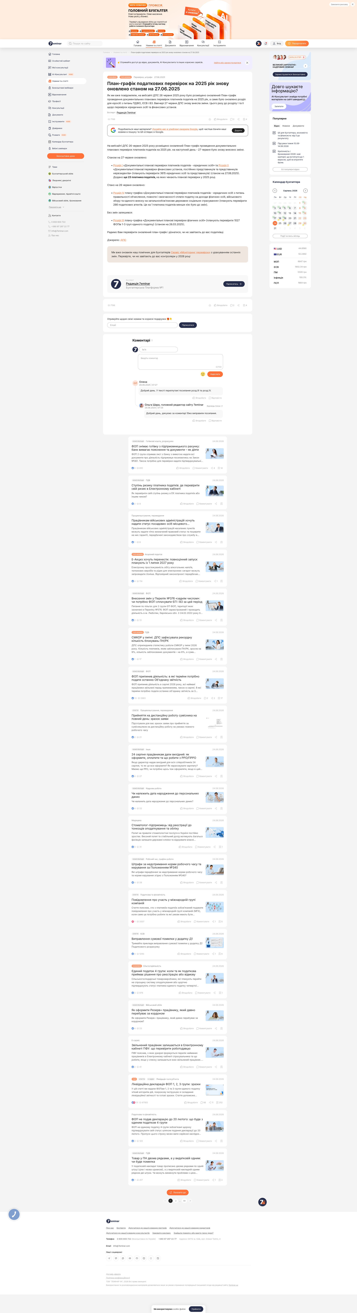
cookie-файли (179, 1309)
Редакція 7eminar (126, 112)
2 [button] (175, 1201)
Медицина (136, 820)
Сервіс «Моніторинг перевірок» (190, 252)
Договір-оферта (113, 1274)
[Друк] (210, 119)
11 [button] (280, 213)
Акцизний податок (153, 554)
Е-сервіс (136, 1040)
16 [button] (305, 213)
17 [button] (275, 218)
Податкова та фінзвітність (152, 895)
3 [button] (275, 208)
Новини (286, 126)
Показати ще (179, 1192)
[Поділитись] (238, 119)
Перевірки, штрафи (143, 77)
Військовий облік (154, 1005)
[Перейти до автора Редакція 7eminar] (116, 284)
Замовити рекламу (339, 4)
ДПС (123, 240)
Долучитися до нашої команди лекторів (147, 1228)
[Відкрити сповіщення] (266, 43)
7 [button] (295, 208)
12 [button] (285, 213)
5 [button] (285, 208)
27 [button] (290, 223)
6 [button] (290, 208)
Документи (298, 126)
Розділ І (118, 165)
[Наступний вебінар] (305, 66)
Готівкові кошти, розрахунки (159, 441)
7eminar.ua (233, 1285)
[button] (190, 1201)
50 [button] (184, 1201)
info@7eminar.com (121, 1246)
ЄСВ (142, 934)
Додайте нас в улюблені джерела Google (174, 129)
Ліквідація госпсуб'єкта (167, 1079)
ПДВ (148, 480)
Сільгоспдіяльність (152, 966)
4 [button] (280, 208)
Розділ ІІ (224, 165)
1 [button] (170, 1201)
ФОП (148, 593)
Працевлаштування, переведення (148, 516)
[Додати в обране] (221, 504)
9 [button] (304, 208)
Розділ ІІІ (118, 220)
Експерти (121, 1228)
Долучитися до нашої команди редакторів (189, 1228)
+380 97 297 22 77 (167, 1239)
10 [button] (275, 213)
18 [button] (280, 218)
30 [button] (304, 223)
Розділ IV (118, 192)
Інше (148, 749)
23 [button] (304, 218)
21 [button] (295, 218)
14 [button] (295, 213)
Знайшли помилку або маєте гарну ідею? (193, 1233)
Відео (277, 126)
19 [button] (285, 218)
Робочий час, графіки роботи (159, 859)
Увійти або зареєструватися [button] (227, 63)
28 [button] (294, 223)
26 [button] (285, 223)
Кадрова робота (153, 788)
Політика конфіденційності (118, 1278)
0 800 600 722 (136, 1239)
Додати (238, 130)
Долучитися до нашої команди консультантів (128, 1233)
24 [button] (275, 223)
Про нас (55, 235)
